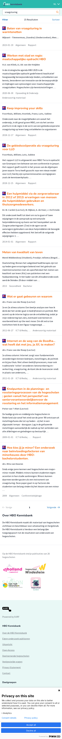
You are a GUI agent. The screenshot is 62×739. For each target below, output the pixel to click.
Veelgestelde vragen (12, 661)
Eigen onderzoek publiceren (16, 638)
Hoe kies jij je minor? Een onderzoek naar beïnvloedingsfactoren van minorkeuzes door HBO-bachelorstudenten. (28, 453)
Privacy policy (31, 718)
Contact (6, 673)
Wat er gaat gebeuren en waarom (29, 296)
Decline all (31, 730)
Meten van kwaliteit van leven (22, 252)
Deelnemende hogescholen (15, 655)
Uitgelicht (7, 644)
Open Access (8, 650)
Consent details (9, 718)
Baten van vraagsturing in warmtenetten (22, 30)
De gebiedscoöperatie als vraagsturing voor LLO (30, 147)
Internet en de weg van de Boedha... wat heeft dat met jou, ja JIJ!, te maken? (28, 342)
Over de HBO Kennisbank (14, 632)
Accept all (31, 725)
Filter (5, 19)
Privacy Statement (11, 667)
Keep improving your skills (25, 108)
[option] (31, 576)
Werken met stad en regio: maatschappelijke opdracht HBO (24, 57)
